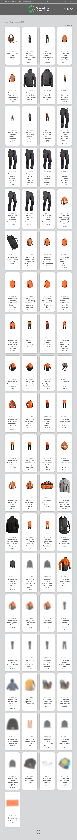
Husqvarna (12, 51)
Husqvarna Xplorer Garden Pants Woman (64, 624)
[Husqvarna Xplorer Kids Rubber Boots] (47, 684)
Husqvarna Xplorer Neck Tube (12, 820)
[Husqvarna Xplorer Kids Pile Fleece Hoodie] (12, 684)
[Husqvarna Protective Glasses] (47, 763)
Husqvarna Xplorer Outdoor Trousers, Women (64, 136)
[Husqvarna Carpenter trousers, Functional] (64, 77)
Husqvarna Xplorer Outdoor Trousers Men (30, 219)
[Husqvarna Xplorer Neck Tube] (12, 803)
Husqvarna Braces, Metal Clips (30, 741)
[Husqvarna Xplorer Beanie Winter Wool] (12, 724)
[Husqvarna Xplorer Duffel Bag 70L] (47, 485)
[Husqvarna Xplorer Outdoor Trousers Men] (30, 205)
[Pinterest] (15, 2)
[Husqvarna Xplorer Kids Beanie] (64, 763)
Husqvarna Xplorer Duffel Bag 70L (47, 502)
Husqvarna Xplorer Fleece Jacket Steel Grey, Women (64, 503)
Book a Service (51, 2)
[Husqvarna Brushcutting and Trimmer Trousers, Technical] (64, 325)
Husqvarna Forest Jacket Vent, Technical (30, 422)
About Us (60, 2)
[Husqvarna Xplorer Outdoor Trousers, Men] (12, 205)
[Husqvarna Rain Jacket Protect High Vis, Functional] (30, 242)
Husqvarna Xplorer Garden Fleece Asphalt (47, 742)
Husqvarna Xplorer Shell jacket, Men (47, 95)
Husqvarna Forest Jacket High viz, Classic (30, 503)
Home (6, 22)
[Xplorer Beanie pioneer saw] (30, 764)
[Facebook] (6, 2)
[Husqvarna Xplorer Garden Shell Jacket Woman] (12, 564)
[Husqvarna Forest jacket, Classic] (64, 564)
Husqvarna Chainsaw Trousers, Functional (30, 135)
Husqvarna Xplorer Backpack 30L (64, 542)
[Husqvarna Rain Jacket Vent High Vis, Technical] (64, 38)
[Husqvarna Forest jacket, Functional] (12, 366)
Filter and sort (11, 25)
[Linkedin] (18, 2)
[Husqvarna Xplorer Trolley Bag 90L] (12, 242)
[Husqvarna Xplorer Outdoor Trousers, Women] (64, 121)
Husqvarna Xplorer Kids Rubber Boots (47, 702)
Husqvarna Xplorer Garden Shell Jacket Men (47, 582)
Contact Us (68, 2)
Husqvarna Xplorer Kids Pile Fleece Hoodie (12, 703)
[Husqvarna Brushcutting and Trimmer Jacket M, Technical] (30, 283)
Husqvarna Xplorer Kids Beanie (64, 781)
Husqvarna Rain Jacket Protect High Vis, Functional (29, 260)
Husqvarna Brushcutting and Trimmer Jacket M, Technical (30, 303)
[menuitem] (52, 2)
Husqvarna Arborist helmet (64, 384)
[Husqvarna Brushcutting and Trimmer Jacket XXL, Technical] (12, 325)
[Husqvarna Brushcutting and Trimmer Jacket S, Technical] (12, 283)
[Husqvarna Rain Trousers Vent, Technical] (47, 404)
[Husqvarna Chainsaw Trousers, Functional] (30, 117)
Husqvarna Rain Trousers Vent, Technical (47, 422)
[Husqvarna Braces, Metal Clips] (30, 724)
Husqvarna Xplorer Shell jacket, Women (30, 95)
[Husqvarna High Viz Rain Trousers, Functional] (30, 524)
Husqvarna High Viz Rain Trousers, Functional (30, 543)
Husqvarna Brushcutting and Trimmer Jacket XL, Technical (64, 303)
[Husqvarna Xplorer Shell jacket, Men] (47, 78)
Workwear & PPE (19, 22)
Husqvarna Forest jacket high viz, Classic (65, 464)
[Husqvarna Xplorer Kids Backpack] (30, 684)
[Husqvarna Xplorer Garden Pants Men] (64, 645)
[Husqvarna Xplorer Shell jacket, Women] (30, 78)
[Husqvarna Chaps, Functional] (30, 325)
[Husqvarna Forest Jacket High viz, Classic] (30, 485)
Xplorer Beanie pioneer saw (29, 780)
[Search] (64, 9)
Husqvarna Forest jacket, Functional (12, 384)
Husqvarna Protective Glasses (47, 781)
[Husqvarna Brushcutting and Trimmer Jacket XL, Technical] (64, 283)
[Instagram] (11, 2)
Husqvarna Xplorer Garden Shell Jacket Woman (12, 583)
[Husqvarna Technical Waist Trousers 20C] (30, 38)
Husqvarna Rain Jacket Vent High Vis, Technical (64, 56)
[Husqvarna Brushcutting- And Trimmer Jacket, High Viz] (64, 200)
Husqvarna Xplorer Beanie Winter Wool (12, 741)
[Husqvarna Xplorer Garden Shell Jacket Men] (47, 564)
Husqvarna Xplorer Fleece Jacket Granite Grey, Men (12, 543)
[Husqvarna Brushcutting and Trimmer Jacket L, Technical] (47, 283)
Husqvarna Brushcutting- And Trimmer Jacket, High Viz (64, 220)
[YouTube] (13, 2)
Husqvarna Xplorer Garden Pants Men (64, 663)
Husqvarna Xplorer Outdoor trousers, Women (30, 178)
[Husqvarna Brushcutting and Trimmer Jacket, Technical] (64, 242)
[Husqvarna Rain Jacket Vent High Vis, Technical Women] (12, 404)
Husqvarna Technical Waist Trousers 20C (30, 56)
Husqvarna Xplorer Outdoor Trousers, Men (12, 219)
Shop (11, 22)
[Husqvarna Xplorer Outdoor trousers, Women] (30, 163)
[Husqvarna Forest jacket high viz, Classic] (64, 445)
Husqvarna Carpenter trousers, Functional (64, 96)
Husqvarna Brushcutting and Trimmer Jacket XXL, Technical (12, 344)
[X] (8, 2)
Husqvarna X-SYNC (12, 54)
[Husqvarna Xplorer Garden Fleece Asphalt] (47, 724)
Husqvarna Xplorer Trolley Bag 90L (12, 259)
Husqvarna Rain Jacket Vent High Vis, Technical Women (12, 423)
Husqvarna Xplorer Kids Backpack (29, 702)
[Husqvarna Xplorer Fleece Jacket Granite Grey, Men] (12, 524)
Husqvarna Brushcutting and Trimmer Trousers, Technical (64, 344)
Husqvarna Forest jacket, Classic (64, 581)
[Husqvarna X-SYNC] (12, 38)
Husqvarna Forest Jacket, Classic (47, 623)
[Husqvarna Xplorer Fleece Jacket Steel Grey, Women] (64, 485)
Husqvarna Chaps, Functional (30, 342)
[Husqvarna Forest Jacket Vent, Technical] (30, 404)
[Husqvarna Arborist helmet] (64, 366)
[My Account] (67, 9)
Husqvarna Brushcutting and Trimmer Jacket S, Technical (12, 303)
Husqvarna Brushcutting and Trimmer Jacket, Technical (64, 261)
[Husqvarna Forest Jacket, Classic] (47, 605)
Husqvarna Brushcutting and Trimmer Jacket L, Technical (47, 303)
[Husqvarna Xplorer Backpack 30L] (64, 525)
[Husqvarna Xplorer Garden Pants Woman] (64, 605)
